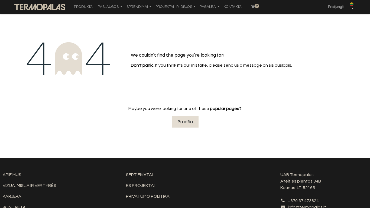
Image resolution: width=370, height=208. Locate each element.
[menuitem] (84, 7)
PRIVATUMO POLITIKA (148, 196)
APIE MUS (12, 175)
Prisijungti (336, 7)
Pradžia (185, 122)
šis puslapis (280, 65)
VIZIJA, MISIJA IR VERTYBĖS (29, 185)
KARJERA (12, 196)
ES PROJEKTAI (140, 185)
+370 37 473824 (303, 201)
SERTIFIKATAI (139, 175)
